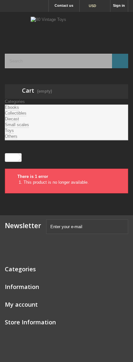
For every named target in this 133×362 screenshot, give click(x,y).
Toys (9, 130)
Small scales (17, 124)
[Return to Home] (11, 157)
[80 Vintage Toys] (66, 27)
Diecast (12, 118)
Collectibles (15, 113)
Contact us (64, 5)
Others (11, 136)
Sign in (119, 5)
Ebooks (12, 107)
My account (21, 304)
